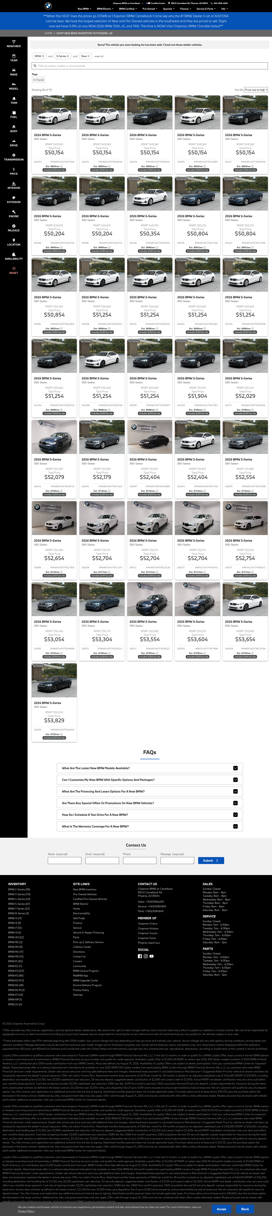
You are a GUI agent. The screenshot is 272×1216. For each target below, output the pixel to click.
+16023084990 (157, 906)
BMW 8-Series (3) (18, 913)
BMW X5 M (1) (16, 980)
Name (57, 854)
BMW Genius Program (86, 970)
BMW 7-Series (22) (19, 908)
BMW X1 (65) (15, 961)
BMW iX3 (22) (16, 937)
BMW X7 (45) (15, 994)
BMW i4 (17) (15, 918)
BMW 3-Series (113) (19, 894)
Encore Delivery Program (87, 985)
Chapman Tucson (148, 933)
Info (223, 8)
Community (79, 966)
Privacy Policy (81, 990)
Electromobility (81, 913)
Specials (167, 8)
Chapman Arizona (148, 928)
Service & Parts (205, 8)
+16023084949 (154, 911)
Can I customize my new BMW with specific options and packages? (108, 780)
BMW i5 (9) (14, 922)
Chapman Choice (147, 923)
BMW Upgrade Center (85, 980)
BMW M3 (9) (15, 946)
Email (95, 854)
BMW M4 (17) (15, 951)
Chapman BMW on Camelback (126, 3)
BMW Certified (126, 8)
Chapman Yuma (147, 938)
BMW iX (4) (14, 932)
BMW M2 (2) (15, 942)
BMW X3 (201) (16, 970)
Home (48, 33)
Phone (126, 854)
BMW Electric (104, 8)
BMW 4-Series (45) (19, 899)
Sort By (239, 89)
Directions (79, 951)
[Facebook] (139, 956)
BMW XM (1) (15, 999)
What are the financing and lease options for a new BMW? (103, 791)
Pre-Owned (149, 8)
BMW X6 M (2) (16, 990)
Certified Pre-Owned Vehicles (90, 899)
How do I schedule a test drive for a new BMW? (95, 815)
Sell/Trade (79, 918)
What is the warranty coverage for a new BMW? (95, 826)
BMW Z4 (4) (15, 1004)
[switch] (38, 79)
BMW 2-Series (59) (19, 889)
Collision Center (82, 946)
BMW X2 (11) (15, 966)
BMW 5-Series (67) (19, 903)
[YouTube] (151, 956)
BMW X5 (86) (15, 975)
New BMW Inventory (84, 889)
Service (77, 927)
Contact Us (79, 956)
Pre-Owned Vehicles (85, 894)
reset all (98, 56)
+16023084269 (155, 901)
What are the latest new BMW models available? (96, 768)
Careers (77, 961)
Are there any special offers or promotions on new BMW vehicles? (108, 803)
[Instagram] (145, 956)
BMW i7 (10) (15, 927)
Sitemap (77, 994)
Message (172, 854)
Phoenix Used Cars (149, 942)
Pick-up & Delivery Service (88, 942)
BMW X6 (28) (15, 985)
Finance (184, 8)
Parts (76, 937)
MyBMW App (80, 975)
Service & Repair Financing (88, 932)
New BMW (83, 8)
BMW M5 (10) (15, 956)
